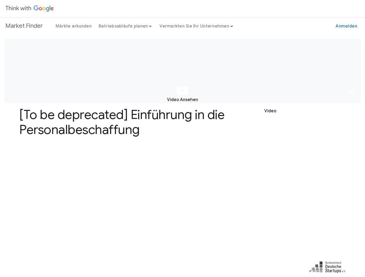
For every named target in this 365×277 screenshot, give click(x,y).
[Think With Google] (29, 8)
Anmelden (346, 26)
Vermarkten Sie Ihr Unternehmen (194, 26)
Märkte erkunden (74, 26)
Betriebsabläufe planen (123, 26)
